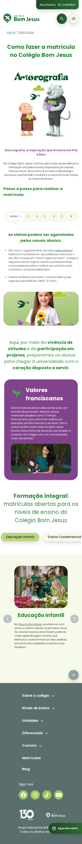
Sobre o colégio (35, 695)
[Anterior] (7, 619)
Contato (29, 745)
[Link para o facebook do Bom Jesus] (23, 795)
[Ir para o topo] (74, 675)
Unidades (30, 720)
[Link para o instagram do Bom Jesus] (35, 795)
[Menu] (74, 19)
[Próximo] (74, 619)
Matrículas (26, 32)
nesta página (64, 250)
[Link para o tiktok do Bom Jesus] (47, 795)
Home (11, 32)
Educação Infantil (20, 536)
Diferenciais (32, 733)
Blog (26, 769)
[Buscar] (62, 19)
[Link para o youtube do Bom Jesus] (58, 795)
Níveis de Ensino (36, 708)
